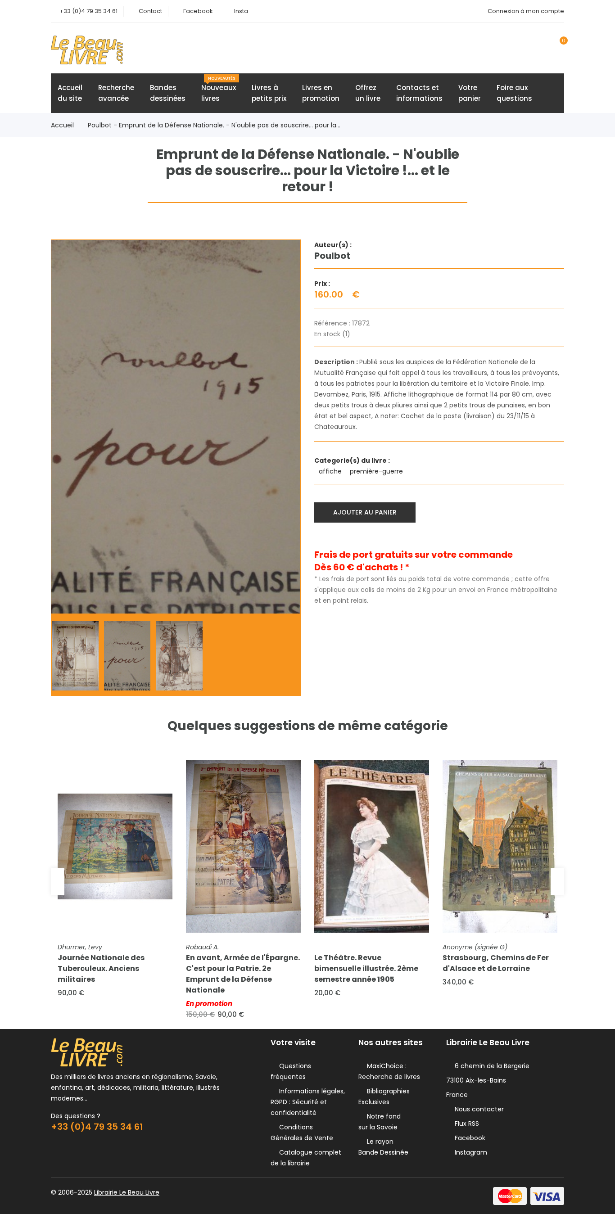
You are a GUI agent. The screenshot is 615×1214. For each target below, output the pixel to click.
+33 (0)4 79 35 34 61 (88, 11)
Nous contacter (477, 1109)
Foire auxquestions (514, 93)
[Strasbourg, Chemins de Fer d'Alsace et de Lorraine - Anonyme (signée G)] (500, 846)
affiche (331, 471)
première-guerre (377, 471)
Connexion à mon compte (526, 11)
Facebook (198, 11)
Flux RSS (465, 1123)
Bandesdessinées (167, 93)
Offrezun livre (367, 93)
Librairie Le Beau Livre (126, 1192)
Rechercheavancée (116, 93)
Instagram (469, 1152)
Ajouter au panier (365, 512)
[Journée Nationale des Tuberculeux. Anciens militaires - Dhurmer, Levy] (115, 846)
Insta (241, 11)
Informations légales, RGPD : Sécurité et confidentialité (308, 1102)
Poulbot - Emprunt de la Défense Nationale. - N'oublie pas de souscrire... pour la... (214, 125)
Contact (150, 11)
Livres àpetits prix (269, 93)
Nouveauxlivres (218, 89)
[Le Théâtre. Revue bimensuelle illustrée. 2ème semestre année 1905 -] (371, 846)
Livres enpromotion (320, 93)
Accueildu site (70, 93)
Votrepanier (469, 93)
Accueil (62, 125)
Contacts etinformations (419, 93)
